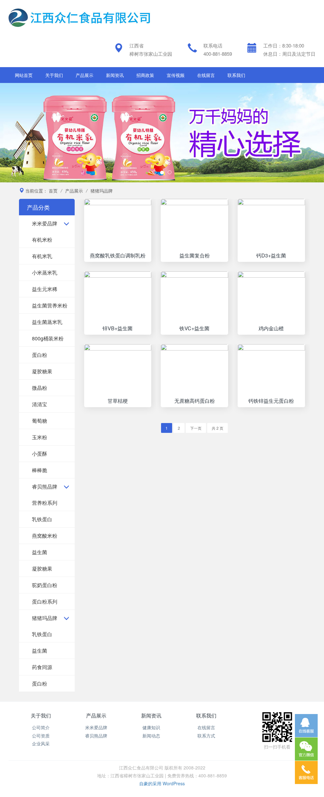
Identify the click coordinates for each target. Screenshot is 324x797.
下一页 (196, 428)
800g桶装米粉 (48, 338)
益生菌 (39, 552)
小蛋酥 (39, 453)
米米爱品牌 (44, 223)
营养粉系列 (44, 502)
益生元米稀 (44, 289)
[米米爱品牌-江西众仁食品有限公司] (80, 17)
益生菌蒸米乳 (47, 322)
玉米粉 (39, 437)
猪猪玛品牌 (44, 618)
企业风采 (41, 743)
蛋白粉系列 (44, 601)
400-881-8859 (217, 53)
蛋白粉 (39, 354)
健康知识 (151, 727)
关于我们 (54, 75)
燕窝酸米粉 (44, 535)
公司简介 (41, 727)
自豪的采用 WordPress (162, 783)
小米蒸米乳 (44, 272)
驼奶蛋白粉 (44, 585)
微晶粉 (39, 387)
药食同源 (42, 667)
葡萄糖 (39, 420)
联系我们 (236, 75)
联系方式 (206, 735)
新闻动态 (151, 735)
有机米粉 (42, 239)
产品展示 (84, 75)
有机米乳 (42, 256)
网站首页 (24, 75)
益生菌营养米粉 (49, 305)
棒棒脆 (39, 470)
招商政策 (145, 75)
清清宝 (39, 404)
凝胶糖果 (42, 371)
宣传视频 (175, 75)
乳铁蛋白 (42, 519)
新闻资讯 (115, 75)
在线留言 (206, 75)
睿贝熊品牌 (44, 486)
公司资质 (41, 735)
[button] (24, 132)
